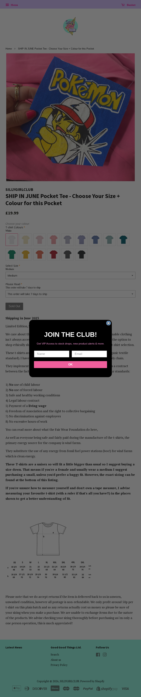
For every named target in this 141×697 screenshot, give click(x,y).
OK (70, 364)
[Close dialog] (108, 323)
